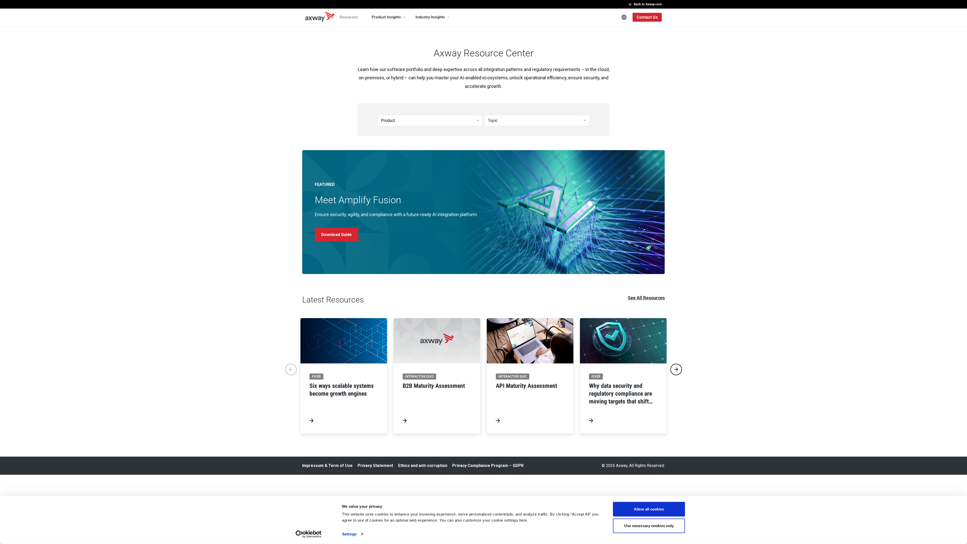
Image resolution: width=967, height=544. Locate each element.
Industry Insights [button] (430, 17)
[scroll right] (676, 369)
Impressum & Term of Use (327, 465)
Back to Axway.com (648, 4)
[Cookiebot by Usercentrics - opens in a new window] (309, 534)
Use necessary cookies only (649, 525)
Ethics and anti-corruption (422, 465)
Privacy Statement (375, 465)
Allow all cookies (649, 509)
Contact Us (647, 17)
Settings (349, 534)
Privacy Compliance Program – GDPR (488, 465)
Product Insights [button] (386, 17)
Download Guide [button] (336, 234)
